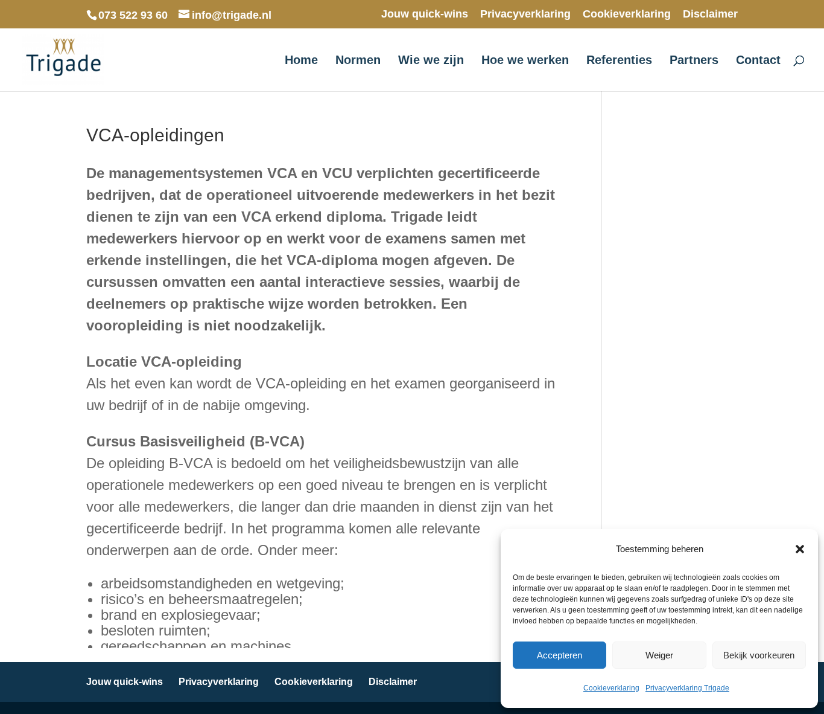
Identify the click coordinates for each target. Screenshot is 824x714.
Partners (694, 61)
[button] (800, 549)
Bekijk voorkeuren (758, 655)
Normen (358, 61)
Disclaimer (710, 14)
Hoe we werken (525, 61)
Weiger (659, 655)
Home (301, 61)
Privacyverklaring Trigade (687, 688)
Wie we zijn (431, 61)
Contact (758, 61)
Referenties (619, 61)
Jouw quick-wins (424, 14)
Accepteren (559, 655)
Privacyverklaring (525, 14)
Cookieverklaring (611, 688)
